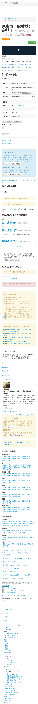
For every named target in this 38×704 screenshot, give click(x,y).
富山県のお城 (6, 476)
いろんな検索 (11, 635)
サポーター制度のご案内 (12, 164)
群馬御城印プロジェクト (25, 105)
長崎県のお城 (26, 508)
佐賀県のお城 (16, 508)
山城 (3, 530)
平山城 (9, 530)
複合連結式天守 (15, 525)
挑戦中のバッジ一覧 (10, 690)
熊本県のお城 (6, 510)
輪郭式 (21, 537)
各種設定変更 (8, 685)
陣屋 (25, 530)
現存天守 (12, 522)
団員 (8, 555)
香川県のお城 (16, 501)
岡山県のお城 (6, 494)
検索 (5, 617)
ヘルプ (24, 565)
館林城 (4, 134)
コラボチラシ (11, 660)
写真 (5, 641)
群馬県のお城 (6, 469)
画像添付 (14, 278)
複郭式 (26, 537)
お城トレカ (10, 664)
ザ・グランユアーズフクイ (15, 209)
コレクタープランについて (13, 174)
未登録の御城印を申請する (12, 260)
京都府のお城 (26, 487)
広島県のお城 (16, 494)
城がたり (7, 647)
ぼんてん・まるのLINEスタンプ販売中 (17, 343)
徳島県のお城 (6, 501)
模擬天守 (25, 522)
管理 (5, 621)
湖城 (21, 530)
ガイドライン (7, 568)
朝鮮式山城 (22, 532)
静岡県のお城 (16, 480)
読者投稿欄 (7, 653)
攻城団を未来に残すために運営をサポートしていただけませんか (17, 330)
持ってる (32, 42)
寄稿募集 (16, 568)
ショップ (7, 651)
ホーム (6, 613)
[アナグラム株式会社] (9, 588)
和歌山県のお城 (26, 489)
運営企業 (6, 578)
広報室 (13, 578)
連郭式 (4, 537)
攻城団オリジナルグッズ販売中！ (15, 341)
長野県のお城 (16, 474)
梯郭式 (15, 537)
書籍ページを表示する (10, 411)
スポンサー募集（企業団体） (12, 575)
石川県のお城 (16, 476)
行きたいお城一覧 (9, 688)
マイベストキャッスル (13, 673)
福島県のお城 (6, 460)
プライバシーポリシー (10, 562)
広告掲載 (20, 578)
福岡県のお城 (6, 508)
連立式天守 (25, 525)
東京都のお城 (6, 465)
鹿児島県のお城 (7, 511)
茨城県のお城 (16, 467)
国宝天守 (5, 522)
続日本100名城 (16, 544)
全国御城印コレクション (12, 19)
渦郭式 (32, 537)
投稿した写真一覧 (12, 675)
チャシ (30, 530)
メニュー (4, 2)
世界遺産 (5, 546)
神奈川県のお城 (17, 465)
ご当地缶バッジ (11, 662)
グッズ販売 (26, 575)
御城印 (9, 658)
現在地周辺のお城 (12, 633)
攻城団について (8, 558)
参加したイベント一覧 (13, 683)
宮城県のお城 (6, 458)
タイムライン (8, 609)
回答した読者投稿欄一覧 (14, 677)
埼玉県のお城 (6, 467)
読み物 (6, 649)
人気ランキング (11, 637)
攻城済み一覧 (8, 687)
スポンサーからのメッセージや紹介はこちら (13, 595)
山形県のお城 (26, 458)
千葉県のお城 (27, 465)
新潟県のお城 (26, 474)
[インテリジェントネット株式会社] (13, 590)
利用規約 (30, 558)
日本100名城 (6, 544)
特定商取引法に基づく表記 (11, 565)
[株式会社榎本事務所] (9, 592)
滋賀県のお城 (6, 489)
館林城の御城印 (6, 143)
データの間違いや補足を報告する (12, 121)
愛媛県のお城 (26, 501)
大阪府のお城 (6, 487)
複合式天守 (30, 524)
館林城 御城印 (9, 222)
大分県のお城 (16, 510)
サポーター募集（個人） (10, 572)
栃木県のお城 (26, 467)
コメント (6, 278)
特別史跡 (30, 544)
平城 (13, 530)
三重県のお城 (6, 482)
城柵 (9, 532)
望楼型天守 (5, 524)
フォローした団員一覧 (11, 692)
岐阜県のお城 (26, 480)
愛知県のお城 (6, 480)
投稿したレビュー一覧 (13, 679)
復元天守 (19, 522)
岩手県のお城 (26, 456)
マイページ (7, 669)
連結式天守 (5, 525)
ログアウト (7, 700)
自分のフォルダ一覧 (10, 694)
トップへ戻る (19, 624)
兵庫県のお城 (16, 487)
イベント (7, 643)
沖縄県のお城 (17, 511)
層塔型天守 (14, 524)
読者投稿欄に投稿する (16, 435)
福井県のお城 (26, 476)
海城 (17, 530)
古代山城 (14, 532)
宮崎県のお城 (26, 510)
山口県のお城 (16, 496)
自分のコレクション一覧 (14, 681)
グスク (4, 532)
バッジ (6, 639)
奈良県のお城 (16, 489)
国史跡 (24, 544)
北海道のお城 (6, 456)
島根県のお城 (6, 496)
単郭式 (10, 537)
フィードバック (8, 427)
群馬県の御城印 (6, 140)
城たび (6, 645)
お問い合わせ (8, 698)
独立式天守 (22, 524)
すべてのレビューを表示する (24, 415)
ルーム (6, 655)
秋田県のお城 (16, 458)
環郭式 (4, 539)
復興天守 (32, 522)
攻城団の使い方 (20, 558)
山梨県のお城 (6, 474)
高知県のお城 (6, 503)
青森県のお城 (16, 456)
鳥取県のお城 (26, 494)
